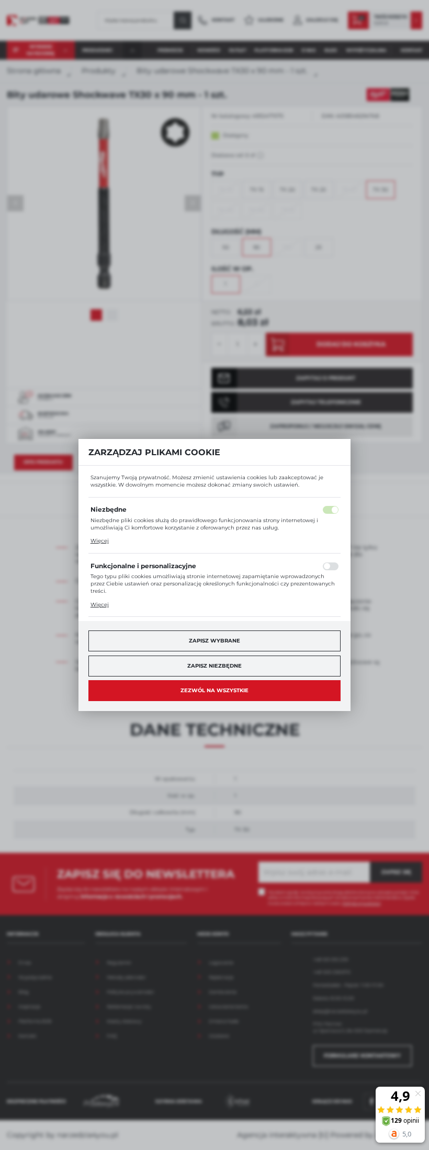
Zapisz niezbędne (214, 665)
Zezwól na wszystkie (214, 690)
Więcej (100, 540)
